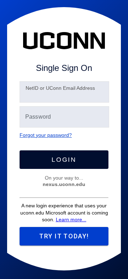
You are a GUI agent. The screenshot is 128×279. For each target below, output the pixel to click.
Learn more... (71, 219)
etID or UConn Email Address (60, 88)
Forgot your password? (46, 135)
